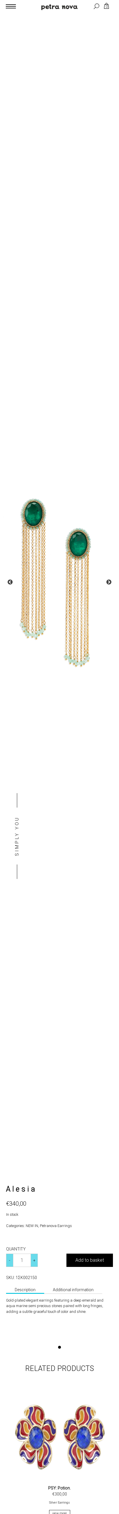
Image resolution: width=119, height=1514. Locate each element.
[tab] (25, 1290)
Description (25, 1289)
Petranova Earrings (56, 1226)
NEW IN (32, 1226)
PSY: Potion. (59, 1488)
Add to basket (89, 1260)
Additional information (73, 1289)
